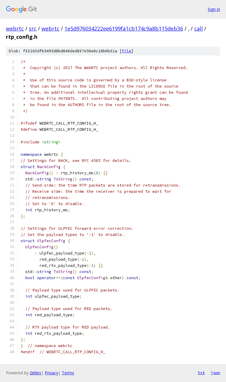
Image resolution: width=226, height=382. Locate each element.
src (32, 28)
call (198, 28)
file (126, 50)
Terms (68, 373)
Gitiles (35, 373)
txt (201, 372)
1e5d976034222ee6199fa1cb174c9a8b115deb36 (123, 28)
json (215, 372)
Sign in (214, 9)
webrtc (15, 28)
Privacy (51, 373)
